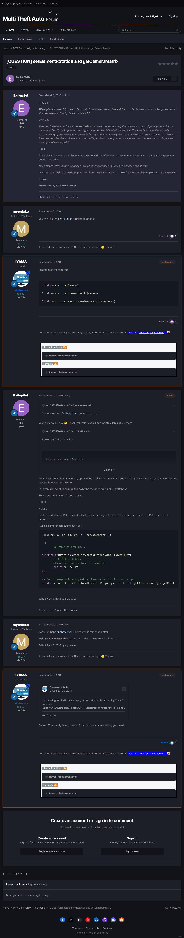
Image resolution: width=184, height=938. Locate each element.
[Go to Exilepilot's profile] (10, 79)
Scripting (39, 80)
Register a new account (52, 851)
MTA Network (44, 29)
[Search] (177, 29)
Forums (7, 39)
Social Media (67, 29)
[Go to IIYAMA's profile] (21, 279)
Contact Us (92, 928)
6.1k (22, 297)
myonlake (21, 211)
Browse (10, 29)
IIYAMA (21, 261)
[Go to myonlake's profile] (21, 229)
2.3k (22, 247)
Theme (76, 928)
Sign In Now (132, 851)
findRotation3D (65, 631)
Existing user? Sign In (147, 16)
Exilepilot (25, 76)
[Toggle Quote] (43, 405)
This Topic (163, 29)
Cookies (107, 928)
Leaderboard (57, 39)
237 (22, 243)
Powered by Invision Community (92, 932)
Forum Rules (25, 39)
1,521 (22, 293)
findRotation (65, 218)
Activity (25, 29)
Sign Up (173, 16)
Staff (41, 39)
